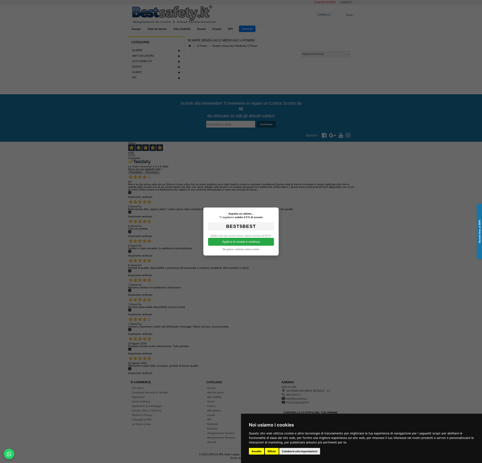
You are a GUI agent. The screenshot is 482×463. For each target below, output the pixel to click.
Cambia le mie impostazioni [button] (299, 451)
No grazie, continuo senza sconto (241, 249)
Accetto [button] (257, 451)
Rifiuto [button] (272, 451)
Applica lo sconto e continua (241, 241)
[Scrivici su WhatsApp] (9, 454)
